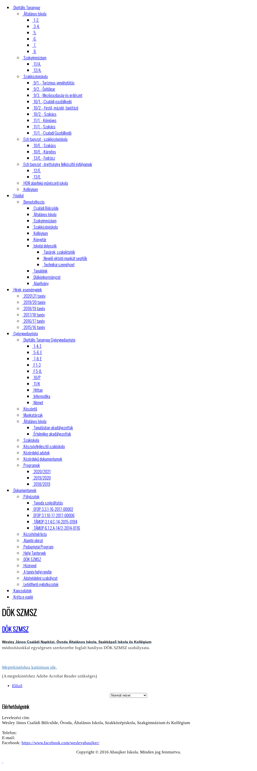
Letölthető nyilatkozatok (41, 584)
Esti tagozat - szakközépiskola (46, 139)
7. (35, 45)
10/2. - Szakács (45, 114)
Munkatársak (33, 415)
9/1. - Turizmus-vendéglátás (54, 83)
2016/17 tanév (34, 321)
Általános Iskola (35, 14)
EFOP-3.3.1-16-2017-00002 (53, 509)
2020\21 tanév (34, 296)
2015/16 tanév (34, 327)
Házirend (30, 565)
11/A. (37, 64)
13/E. (37, 177)
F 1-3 (37, 365)
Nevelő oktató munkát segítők (65, 258)
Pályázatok (31, 496)
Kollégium (31, 189)
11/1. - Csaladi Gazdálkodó (53, 133)
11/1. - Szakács (44, 126)
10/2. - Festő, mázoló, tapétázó (56, 108)
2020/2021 (42, 471)
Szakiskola (31, 440)
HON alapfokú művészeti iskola (46, 183)
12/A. (37, 70)
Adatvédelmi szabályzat (40, 578)
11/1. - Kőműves (45, 120)
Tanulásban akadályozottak (53, 427)
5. (35, 32)
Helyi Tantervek (35, 553)
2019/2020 (42, 478)
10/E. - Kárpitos (45, 151)
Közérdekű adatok (37, 452)
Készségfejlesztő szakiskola (44, 446)
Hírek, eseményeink (28, 289)
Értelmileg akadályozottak (52, 434)
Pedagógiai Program (38, 547)
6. (35, 39)
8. (35, 51)
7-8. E (38, 358)
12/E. (37, 170)
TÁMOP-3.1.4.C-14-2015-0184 (55, 521)
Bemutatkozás (34, 202)
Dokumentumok (25, 490)
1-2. (36, 20)
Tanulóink (40, 271)
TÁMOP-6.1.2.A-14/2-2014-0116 (57, 528)
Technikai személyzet (59, 264)
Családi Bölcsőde (46, 208)
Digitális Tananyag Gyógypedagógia (49, 340)
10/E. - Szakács (45, 145)
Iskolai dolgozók (45, 246)
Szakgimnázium (35, 57)
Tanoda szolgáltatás (48, 503)
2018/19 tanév (34, 308)
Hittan (38, 390)
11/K (37, 383)
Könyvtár (40, 239)
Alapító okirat (33, 540)
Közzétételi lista (35, 534)
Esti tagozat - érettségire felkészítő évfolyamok (58, 164)
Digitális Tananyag (27, 7)
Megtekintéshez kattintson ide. (29, 667)
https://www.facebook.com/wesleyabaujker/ (60, 742)
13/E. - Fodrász (44, 158)
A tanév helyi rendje (38, 572)
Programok (32, 465)
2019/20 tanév (34, 302)
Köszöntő (30, 409)
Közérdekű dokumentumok (43, 459)
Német (38, 402)
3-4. (37, 26)
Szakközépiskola (36, 76)
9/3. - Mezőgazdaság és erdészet (58, 95)
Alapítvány (41, 283)
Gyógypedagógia (26, 333)
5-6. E (38, 352)
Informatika (42, 396)
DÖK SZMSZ (32, 559)
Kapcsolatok (23, 590)
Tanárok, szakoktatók (59, 252)
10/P (37, 377)
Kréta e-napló (23, 597)
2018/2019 (42, 484)
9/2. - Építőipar (44, 89)
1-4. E (37, 346)
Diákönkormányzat (47, 277)
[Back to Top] (2, 761)
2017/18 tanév (34, 315)
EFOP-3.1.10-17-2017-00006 (54, 515)
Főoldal (19, 195)
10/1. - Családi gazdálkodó (53, 101)
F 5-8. (38, 371)
